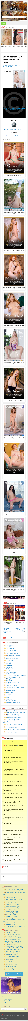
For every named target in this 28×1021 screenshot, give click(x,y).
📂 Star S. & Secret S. (9, 673)
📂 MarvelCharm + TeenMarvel (12, 647)
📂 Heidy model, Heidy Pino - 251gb (13, 951)
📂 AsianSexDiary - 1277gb (10, 964)
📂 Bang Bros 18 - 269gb (10, 966)
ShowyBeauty (18, 65)
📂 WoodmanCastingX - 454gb (11, 956)
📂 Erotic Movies (8, 660)
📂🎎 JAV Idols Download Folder (12, 655)
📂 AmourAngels (8, 692)
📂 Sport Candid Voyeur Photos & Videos (14, 729)
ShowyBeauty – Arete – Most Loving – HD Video (20, 630)
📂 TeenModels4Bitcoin (10, 652)
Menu (4, 23)
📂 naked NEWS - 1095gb (10, 916)
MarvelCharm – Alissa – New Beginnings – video (6, 47)
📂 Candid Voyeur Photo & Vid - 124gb (13, 948)
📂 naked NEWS (8, 680)
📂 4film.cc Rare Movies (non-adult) (13, 702)
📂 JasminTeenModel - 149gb (11, 953)
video (6, 66)
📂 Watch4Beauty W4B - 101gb (11, 968)
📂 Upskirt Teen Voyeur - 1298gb (12, 939)
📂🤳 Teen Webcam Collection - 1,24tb (13, 934)
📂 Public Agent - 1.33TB (10, 909)
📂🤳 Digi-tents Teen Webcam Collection (14, 712)
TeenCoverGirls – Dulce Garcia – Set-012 (18, 47)
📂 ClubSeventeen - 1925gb (11, 958)
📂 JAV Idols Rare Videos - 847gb (12, 891)
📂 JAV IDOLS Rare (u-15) (10, 732)
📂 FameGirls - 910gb (9, 963)
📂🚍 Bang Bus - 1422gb (10, 914)
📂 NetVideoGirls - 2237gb (10, 897)
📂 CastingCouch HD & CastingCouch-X (14, 687)
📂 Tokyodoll (7, 663)
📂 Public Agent (8, 662)
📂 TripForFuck (8, 689)
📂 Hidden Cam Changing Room (12, 719)
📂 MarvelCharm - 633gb (10, 901)
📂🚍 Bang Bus (8, 679)
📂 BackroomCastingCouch (11, 658)
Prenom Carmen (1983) (20, 622)
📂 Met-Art (7, 695)
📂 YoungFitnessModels (10, 650)
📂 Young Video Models (10, 672)
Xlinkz (5, 1002)
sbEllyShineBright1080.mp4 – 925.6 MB (14, 129)
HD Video (11, 65)
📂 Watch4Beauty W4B (10, 700)
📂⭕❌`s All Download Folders (9, 638)
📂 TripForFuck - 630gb (10, 954)
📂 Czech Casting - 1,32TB (10, 896)
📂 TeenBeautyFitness (9, 648)
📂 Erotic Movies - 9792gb (10, 932)
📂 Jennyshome (8, 667)
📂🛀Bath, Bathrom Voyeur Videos (13, 716)
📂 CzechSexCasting (9, 668)
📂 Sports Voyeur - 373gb (10, 944)
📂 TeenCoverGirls (9, 645)
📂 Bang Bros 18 (8, 699)
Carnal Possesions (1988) (8, 623)
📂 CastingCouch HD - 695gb (11, 911)
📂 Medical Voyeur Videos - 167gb (12, 949)
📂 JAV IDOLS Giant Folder (11, 731)
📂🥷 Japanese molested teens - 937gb (13, 889)
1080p (6, 65)
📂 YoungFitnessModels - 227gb (12, 907)
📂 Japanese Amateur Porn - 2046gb (13, 946)
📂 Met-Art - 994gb (8, 918)
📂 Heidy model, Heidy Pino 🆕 (12, 677)
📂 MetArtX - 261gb (9, 961)
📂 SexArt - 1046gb (8, 959)
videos (10, 66)
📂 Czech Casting (8, 657)
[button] (2, 1014)
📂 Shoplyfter (7, 670)
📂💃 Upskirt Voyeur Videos (11, 714)
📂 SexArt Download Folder (11, 685)
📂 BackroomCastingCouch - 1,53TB (13, 899)
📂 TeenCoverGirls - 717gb (10, 902)
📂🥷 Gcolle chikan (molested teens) (13, 711)
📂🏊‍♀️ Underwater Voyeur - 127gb (12, 941)
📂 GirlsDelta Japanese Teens (11, 682)
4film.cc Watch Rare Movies (11, 879)
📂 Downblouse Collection (10, 726)
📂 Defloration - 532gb (9, 923)
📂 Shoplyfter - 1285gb (9, 924)
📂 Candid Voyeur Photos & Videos (13, 724)
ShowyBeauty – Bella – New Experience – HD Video (7, 630)
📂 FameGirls (7, 694)
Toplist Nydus (7, 1000)
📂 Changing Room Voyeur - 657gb (12, 937)
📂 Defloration (8, 665)
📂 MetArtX (7, 697)
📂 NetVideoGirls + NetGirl (11, 653)
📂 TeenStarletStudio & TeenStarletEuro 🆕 (15, 675)
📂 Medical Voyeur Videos (10, 727)
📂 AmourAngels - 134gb (10, 969)
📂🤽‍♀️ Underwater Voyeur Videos (12, 717)
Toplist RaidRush (8, 999)
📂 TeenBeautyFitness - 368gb (11, 904)
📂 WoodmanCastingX (9, 690)
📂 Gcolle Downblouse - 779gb (11, 943)
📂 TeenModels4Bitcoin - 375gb (12, 906)
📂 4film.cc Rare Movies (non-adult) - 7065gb (15, 926)
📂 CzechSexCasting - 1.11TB (11, 913)
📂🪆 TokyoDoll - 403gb (10, 936)
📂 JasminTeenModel (9, 684)
